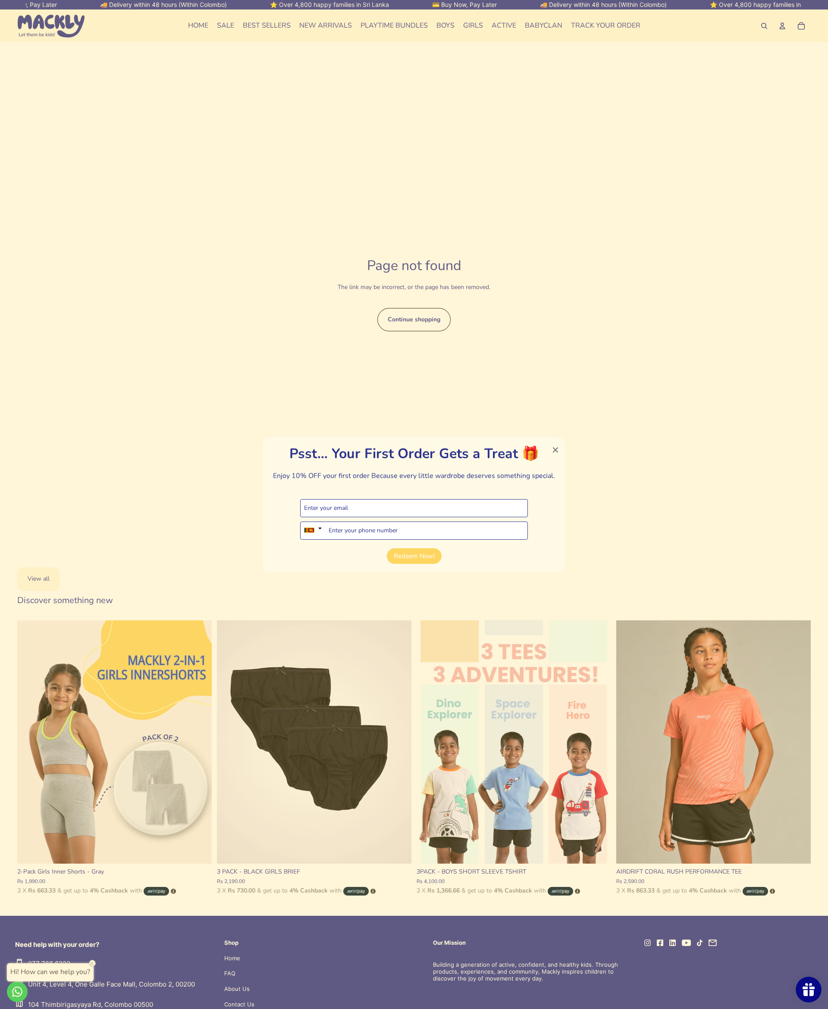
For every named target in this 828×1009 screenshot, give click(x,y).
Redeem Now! (414, 555)
